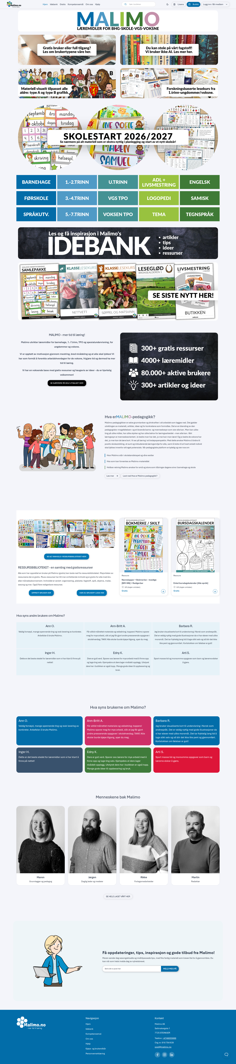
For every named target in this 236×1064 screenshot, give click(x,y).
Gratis (63, 4)
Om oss (89, 4)
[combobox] (139, 4)
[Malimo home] (14, 4)
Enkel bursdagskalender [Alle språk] (190, 583)
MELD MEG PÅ (170, 968)
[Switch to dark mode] (167, 4)
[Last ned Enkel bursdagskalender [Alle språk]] (215, 591)
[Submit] (125, 4)
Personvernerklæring (95, 1053)
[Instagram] (164, 1054)
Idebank (54, 4)
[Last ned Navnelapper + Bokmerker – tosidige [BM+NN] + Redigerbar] (163, 591)
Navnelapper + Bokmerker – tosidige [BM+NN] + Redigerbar (139, 582)
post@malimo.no (163, 1047)
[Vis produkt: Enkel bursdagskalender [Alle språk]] (195, 545)
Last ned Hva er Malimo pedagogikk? (140, 476)
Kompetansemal (93, 1034)
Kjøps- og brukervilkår (96, 1048)
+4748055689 (169, 1038)
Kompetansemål (75, 4)
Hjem (45, 4)
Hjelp (97, 4)
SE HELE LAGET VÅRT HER (118, 896)
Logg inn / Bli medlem (213, 4)
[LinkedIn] (171, 1054)
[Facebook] (157, 1054)
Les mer (110, 476)
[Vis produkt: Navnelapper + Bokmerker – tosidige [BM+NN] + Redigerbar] (144, 545)
